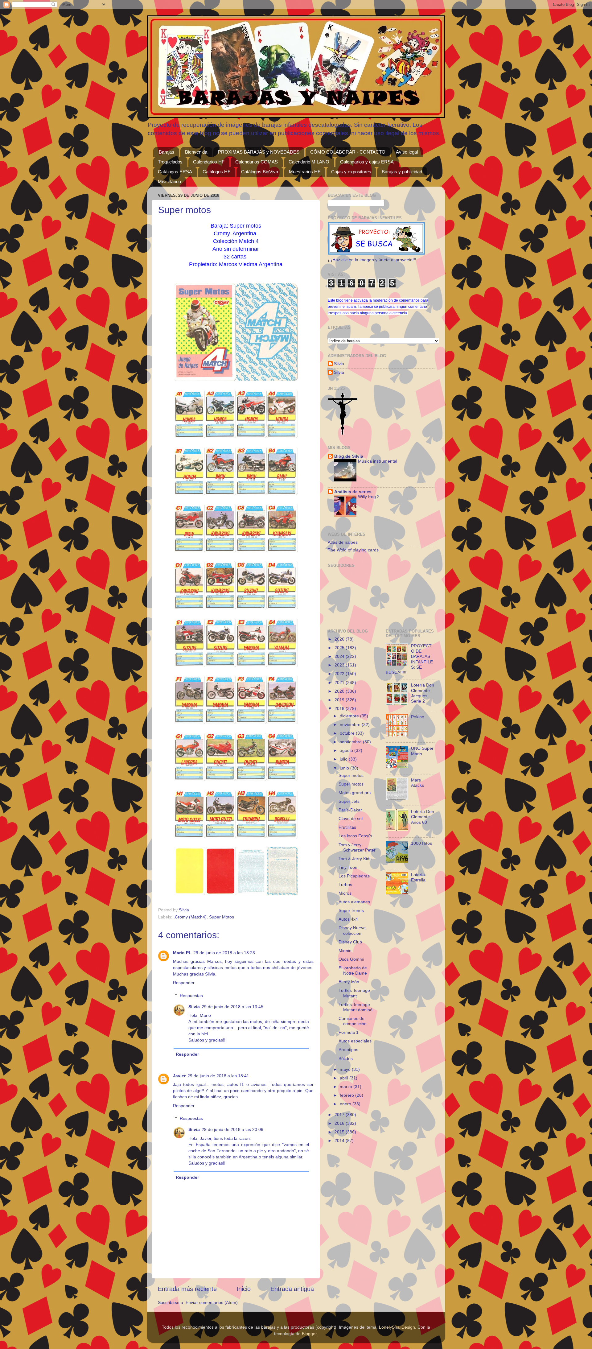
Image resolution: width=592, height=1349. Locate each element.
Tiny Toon (348, 867)
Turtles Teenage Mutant (354, 993)
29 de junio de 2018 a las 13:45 (232, 1006)
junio (345, 767)
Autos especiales (355, 1040)
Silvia (194, 1006)
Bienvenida (196, 152)
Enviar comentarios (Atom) (212, 1302)
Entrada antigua (292, 1288)
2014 (340, 1140)
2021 (340, 682)
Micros (345, 893)
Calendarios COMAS (256, 161)
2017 (340, 1114)
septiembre (351, 741)
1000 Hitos (421, 843)
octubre (348, 733)
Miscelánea (169, 181)
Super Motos (221, 916)
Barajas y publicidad (402, 171)
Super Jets (349, 801)
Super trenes (351, 910)
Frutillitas (347, 827)
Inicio (243, 1288)
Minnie (345, 950)
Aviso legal (407, 152)
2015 (340, 1131)
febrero (347, 1095)
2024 (340, 656)
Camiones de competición (353, 1021)
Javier (179, 1075)
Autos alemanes (354, 901)
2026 (340, 639)
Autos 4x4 (348, 919)
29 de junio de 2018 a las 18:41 (218, 1075)
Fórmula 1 (349, 1032)
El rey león (349, 981)
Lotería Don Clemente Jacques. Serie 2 (422, 693)
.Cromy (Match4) (190, 916)
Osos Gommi (351, 959)
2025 (340, 647)
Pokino (417, 716)
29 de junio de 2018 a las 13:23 (224, 952)
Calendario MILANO (309, 161)
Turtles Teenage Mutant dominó (355, 1007)
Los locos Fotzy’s (355, 835)
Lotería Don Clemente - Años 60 (422, 817)
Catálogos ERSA (175, 171)
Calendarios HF (208, 161)
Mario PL (182, 952)
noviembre (351, 724)
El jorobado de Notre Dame (353, 970)
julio (344, 759)
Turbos (345, 884)
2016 (340, 1123)
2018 (340, 708)
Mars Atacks (417, 783)
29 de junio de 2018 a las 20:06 (232, 1129)
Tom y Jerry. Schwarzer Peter (357, 847)
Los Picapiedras (354, 875)
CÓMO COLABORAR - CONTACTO (347, 152)
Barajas (166, 152)
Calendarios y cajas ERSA (367, 161)
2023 (340, 664)
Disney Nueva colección (352, 930)
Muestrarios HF (304, 171)
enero (346, 1103)
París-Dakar (350, 809)
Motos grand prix (355, 792)
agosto (347, 750)
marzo (346, 1086)
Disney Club (350, 941)
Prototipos (348, 1049)
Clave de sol (351, 818)
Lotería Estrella (418, 877)
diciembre (350, 715)
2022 (340, 673)
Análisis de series (353, 491)
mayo (346, 1069)
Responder (184, 982)
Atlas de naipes (343, 542)
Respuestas (191, 995)
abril (344, 1077)
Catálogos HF (216, 171)
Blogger (309, 1333)
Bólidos (346, 1058)
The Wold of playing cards (353, 549)
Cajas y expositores (351, 171)
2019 (340, 699)
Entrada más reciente (187, 1288)
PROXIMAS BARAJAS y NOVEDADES (258, 152)
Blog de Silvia (348, 456)
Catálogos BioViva (259, 171)
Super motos (351, 775)
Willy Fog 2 (369, 496)
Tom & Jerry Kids (355, 858)
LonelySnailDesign (397, 1327)
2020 (340, 691)
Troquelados (170, 161)
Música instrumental (377, 461)
